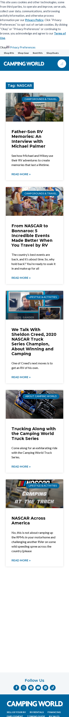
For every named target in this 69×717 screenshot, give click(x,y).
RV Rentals (37, 712)
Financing (54, 712)
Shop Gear (23, 53)
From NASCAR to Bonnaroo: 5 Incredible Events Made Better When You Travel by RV (32, 235)
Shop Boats (52, 53)
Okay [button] (3, 47)
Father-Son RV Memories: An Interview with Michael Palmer (28, 139)
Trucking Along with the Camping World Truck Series (34, 433)
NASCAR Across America (28, 520)
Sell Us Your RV (16, 712)
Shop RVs (9, 53)
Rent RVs (38, 53)
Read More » (21, 174)
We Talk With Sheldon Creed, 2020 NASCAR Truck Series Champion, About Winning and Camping (34, 341)
